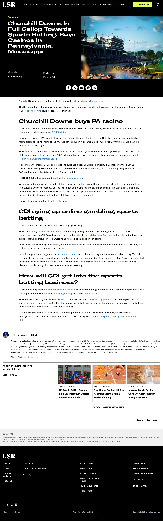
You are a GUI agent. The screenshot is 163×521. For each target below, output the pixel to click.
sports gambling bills (113, 316)
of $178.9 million (57, 132)
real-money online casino (60, 289)
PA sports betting (32, 110)
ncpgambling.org (28, 441)
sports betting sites (93, 101)
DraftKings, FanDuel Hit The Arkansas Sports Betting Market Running (109, 394)
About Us (34, 357)
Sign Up (144, 4)
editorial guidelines (18, 357)
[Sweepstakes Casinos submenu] (90, 4)
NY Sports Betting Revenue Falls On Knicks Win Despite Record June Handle (74, 394)
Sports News (14, 17)
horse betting (95, 299)
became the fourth (47, 231)
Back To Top (147, 419)
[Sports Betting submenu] (41, 4)
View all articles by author (109, 407)
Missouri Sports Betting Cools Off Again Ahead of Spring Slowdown (141, 394)
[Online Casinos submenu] (62, 4)
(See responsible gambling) (113, 441)
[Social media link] (68, 87)
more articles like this (17, 367)
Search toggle (157, 5)
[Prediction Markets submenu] (116, 4)
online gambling (64, 293)
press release (77, 178)
